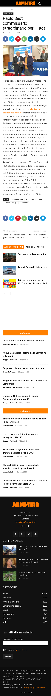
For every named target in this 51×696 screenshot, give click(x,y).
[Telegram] (43, 39)
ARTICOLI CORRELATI (13, 247)
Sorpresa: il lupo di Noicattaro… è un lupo (24, 368)
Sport (11, 14)
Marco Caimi (8, 425)
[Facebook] (5, 39)
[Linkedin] (30, 39)
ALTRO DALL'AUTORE (35, 247)
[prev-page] (4, 293)
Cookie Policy (40, 688)
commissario (31, 199)
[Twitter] (11, 39)
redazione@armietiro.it (25, 522)
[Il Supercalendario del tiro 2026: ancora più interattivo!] (9, 283)
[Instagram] (22, 534)
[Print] (36, 39)
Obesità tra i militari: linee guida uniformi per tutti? (14, 236)
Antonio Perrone (17, 199)
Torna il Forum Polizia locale (32, 267)
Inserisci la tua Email (13, 639)
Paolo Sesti (24, 203)
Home (5, 9)
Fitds (41, 199)
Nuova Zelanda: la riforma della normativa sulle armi (33, 560)
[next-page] (8, 293)
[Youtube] (35, 534)
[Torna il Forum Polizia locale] (9, 270)
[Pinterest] (18, 39)
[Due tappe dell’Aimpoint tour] (9, 257)
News (12, 9)
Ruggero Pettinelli (10, 360)
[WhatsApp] (24, 39)
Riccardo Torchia (9, 344)
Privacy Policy (21, 650)
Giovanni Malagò (10, 203)
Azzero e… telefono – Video (38, 236)
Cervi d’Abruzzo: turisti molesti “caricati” (24, 340)
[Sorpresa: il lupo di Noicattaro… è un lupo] (9, 576)
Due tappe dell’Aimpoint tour (32, 254)
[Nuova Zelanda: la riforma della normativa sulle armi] (9, 563)
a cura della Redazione (12, 387)
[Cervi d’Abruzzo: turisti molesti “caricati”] (9, 550)
